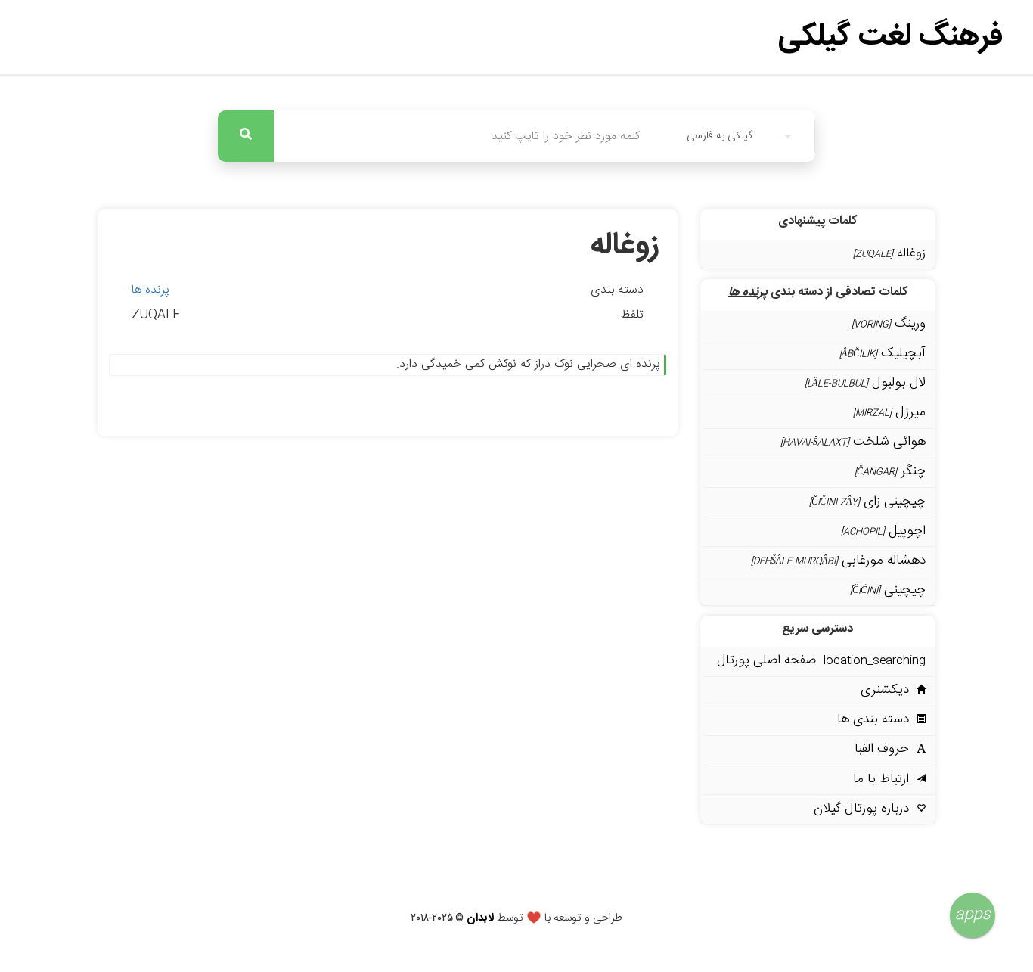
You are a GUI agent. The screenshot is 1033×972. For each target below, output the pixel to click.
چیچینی (888, 590)
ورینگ (889, 324)
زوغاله (889, 254)
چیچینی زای (867, 502)
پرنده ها (150, 290)
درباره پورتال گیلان (865, 809)
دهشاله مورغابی (838, 561)
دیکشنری (889, 690)
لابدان (480, 917)
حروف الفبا (886, 749)
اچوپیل (883, 531)
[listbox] (739, 136)
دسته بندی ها (877, 720)
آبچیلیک (882, 354)
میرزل (889, 413)
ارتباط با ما (885, 779)
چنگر (890, 472)
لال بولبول (865, 383)
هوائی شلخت (853, 442)
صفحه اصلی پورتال (821, 661)
